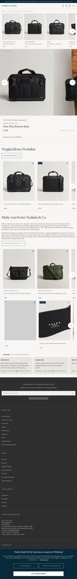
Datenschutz (6, 430)
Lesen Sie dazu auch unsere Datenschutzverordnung (38, 398)
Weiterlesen (44, 560)
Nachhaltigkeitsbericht (9, 445)
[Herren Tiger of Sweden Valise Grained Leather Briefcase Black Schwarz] (34, 27)
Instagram (5, 495)
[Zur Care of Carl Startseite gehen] (9, 6)
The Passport (6, 416)
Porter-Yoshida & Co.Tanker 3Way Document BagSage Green (52, 294)
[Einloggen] (63, 6)
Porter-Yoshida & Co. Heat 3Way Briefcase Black (17, 204)
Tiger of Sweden (30, 42)
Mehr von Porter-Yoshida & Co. (24, 217)
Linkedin (4, 506)
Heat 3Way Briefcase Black (9, 44)
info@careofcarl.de (18, 534)
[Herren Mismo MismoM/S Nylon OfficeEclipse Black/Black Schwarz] (56, 27)
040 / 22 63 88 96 (13, 532)
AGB (3, 438)
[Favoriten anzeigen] (66, 6)
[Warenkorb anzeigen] (69, 6)
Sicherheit (5, 423)
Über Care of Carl (7, 420)
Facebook (5, 499)
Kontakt (4, 463)
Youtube (4, 502)
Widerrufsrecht (6, 441)
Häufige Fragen (6, 466)
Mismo (49, 42)
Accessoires (6, 51)
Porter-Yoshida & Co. (9, 42)
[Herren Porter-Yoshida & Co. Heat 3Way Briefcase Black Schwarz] (12, 27)
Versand (4, 459)
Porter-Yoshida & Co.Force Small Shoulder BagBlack (17, 294)
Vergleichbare (19, 149)
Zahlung (4, 473)
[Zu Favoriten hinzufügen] (32, 163)
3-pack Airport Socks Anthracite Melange (53, 343)
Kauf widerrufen (7, 470)
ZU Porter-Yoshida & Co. (12, 243)
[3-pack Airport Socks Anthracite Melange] (55, 341)
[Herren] (20, 320)
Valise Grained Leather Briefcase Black (33, 44)
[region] (38, 365)
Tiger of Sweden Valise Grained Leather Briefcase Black (50, 204)
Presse (4, 427)
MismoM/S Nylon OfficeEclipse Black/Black (54, 44)
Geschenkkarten (7, 481)
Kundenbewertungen (8, 477)
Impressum (5, 434)
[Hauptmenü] (73, 5)
